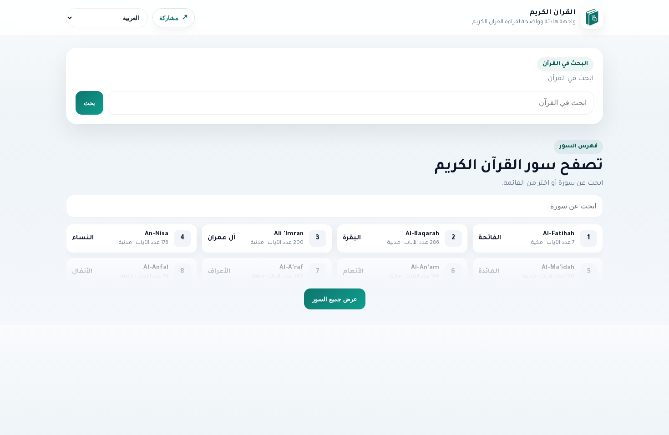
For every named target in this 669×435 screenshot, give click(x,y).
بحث (89, 103)
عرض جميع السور (334, 299)
